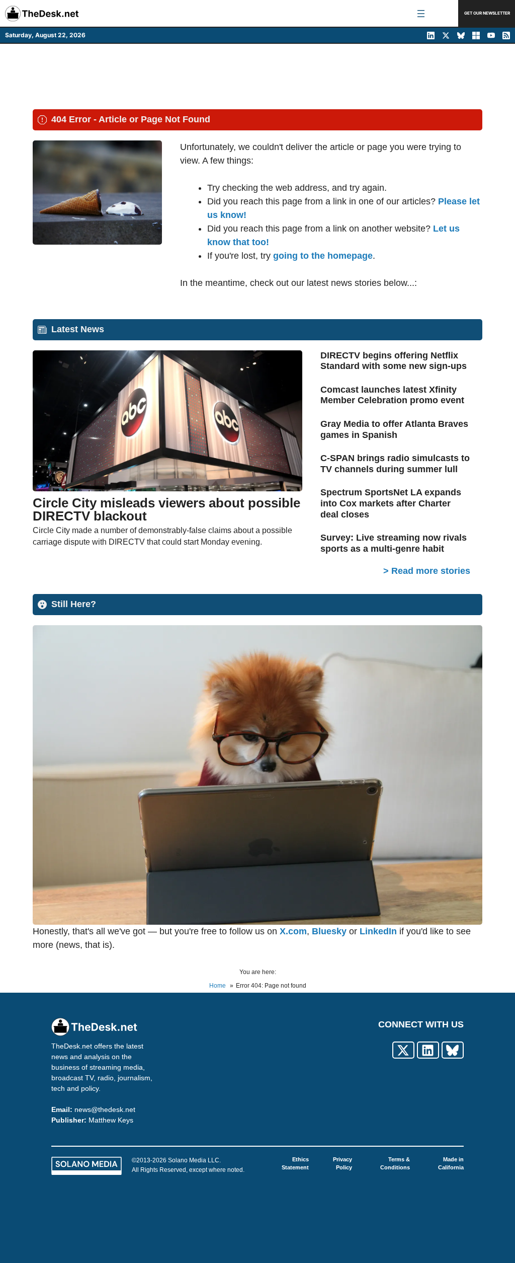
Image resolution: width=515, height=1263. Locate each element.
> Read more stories (426, 571)
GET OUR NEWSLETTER (487, 13)
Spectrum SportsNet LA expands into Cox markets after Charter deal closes (390, 503)
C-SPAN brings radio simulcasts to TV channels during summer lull (395, 463)
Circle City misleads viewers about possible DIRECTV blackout (166, 509)
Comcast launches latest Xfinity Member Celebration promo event (392, 395)
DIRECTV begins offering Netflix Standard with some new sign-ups (393, 361)
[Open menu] (421, 14)
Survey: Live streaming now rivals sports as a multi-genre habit (393, 543)
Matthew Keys (111, 1120)
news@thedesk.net (104, 1109)
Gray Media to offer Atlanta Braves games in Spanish (394, 429)
